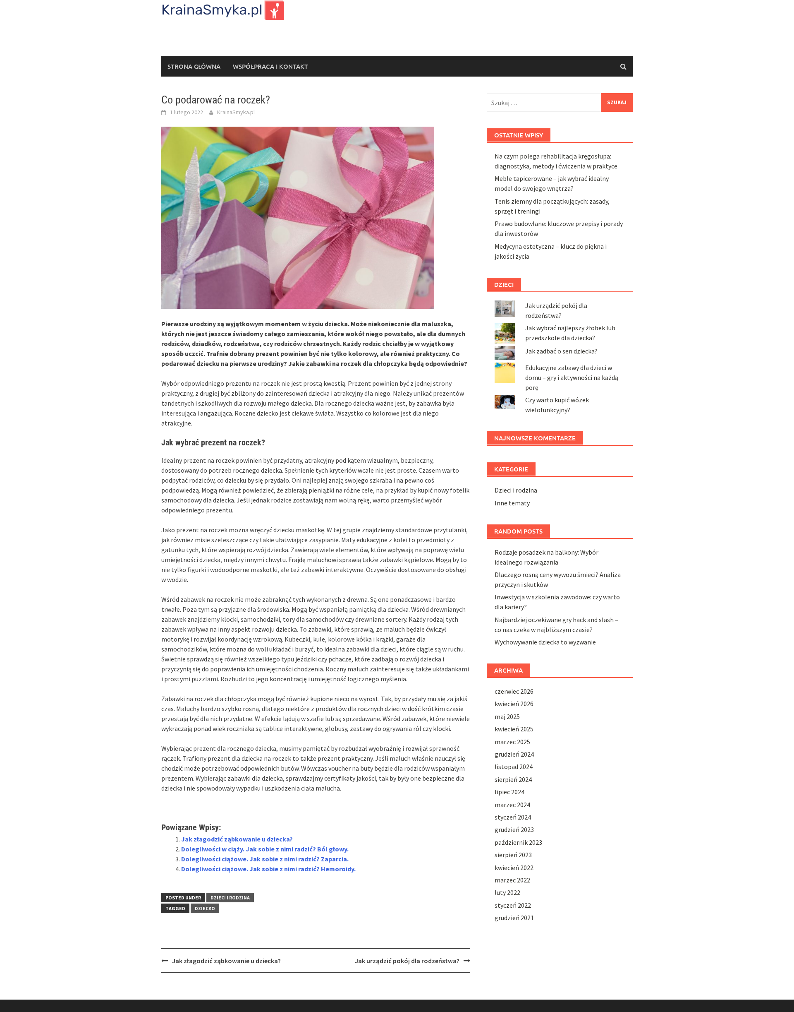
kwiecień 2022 (514, 867)
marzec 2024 (512, 804)
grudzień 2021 (514, 917)
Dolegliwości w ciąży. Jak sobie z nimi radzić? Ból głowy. (265, 849)
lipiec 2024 (509, 792)
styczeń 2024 (513, 817)
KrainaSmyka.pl (236, 112)
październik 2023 (518, 842)
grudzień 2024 (514, 754)
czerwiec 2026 (514, 691)
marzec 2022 (512, 880)
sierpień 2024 (513, 779)
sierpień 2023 (513, 855)
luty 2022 (507, 892)
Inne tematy (512, 503)
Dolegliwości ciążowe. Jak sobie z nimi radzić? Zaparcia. (265, 859)
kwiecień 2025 (514, 729)
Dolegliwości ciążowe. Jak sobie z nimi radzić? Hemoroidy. (268, 869)
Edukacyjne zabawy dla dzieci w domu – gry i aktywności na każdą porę (571, 377)
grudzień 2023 (514, 829)
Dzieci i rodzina (230, 897)
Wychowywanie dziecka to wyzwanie (545, 642)
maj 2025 (507, 716)
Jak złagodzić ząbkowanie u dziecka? (237, 839)
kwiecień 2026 (514, 704)
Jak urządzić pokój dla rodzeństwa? (407, 961)
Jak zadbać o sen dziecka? (561, 351)
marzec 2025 (512, 742)
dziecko (205, 908)
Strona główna (193, 66)
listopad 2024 (514, 766)
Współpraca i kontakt (270, 66)
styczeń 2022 (513, 905)
